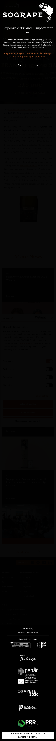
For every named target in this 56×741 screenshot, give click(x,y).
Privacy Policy (28, 629)
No (37, 65)
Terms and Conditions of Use (28, 632)
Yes (19, 65)
